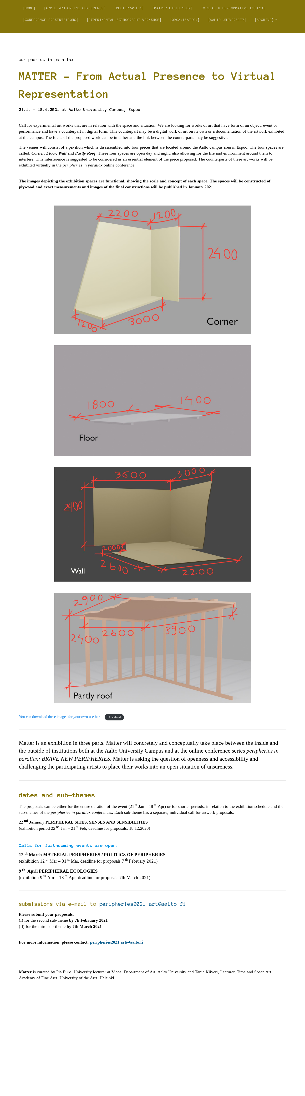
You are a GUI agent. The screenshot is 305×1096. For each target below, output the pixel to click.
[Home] (29, 8)
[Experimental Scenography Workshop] (124, 20)
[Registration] (129, 8)
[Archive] (264, 20)
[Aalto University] (227, 20)
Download (114, 717)
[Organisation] (185, 20)
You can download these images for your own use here (60, 717)
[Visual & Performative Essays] (233, 8)
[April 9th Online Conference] (75, 8)
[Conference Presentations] (51, 20)
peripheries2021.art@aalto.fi (142, 904)
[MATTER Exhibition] (172, 8)
